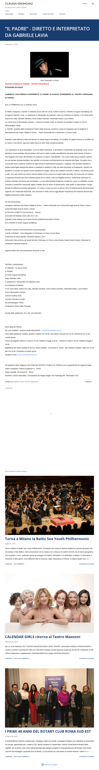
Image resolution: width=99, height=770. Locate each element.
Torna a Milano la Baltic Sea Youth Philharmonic (47, 538)
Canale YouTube (48, 14)
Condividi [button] (88, 382)
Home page (9, 14)
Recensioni (33, 14)
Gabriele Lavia (18, 382)
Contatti (62, 14)
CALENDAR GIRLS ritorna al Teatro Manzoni (42, 636)
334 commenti (19, 564)
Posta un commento (21, 658)
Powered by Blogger (51, 764)
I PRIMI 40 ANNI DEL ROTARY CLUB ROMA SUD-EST (48, 731)
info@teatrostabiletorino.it (51, 330)
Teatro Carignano (31, 382)
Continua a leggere (86, 564)
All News (21, 14)
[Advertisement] (49, 453)
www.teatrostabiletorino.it (27, 355)
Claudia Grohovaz (19, 3)
